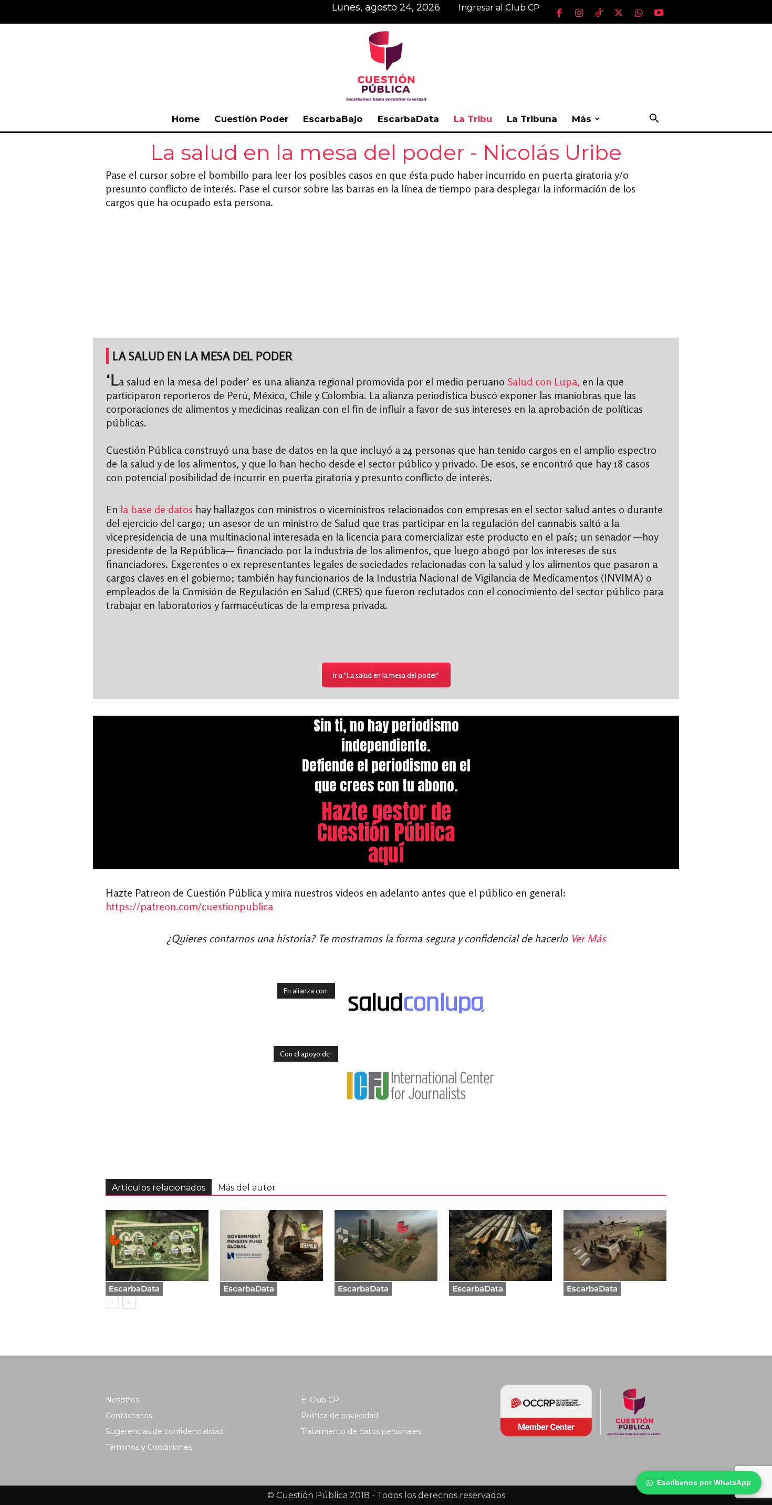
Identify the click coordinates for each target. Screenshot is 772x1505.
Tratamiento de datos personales (361, 1431)
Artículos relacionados (158, 1188)
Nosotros (122, 1400)
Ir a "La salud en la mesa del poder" (386, 674)
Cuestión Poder (251, 119)
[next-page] (128, 1302)
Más (581, 119)
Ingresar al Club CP (499, 8)
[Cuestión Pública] (386, 65)
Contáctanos (129, 1415)
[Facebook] (559, 12)
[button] (653, 120)
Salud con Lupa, (544, 381)
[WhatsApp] (638, 12)
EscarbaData (408, 119)
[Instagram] (579, 12)
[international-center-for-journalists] (419, 1085)
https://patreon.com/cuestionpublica (189, 906)
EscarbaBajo (333, 119)
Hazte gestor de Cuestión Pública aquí (386, 832)
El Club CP (320, 1400)
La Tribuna (532, 119)
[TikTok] (599, 12)
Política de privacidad (339, 1415)
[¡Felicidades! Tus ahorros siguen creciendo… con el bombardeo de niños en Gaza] (157, 1245)
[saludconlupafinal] (416, 1003)
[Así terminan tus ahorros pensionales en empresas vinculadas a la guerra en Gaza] (615, 1245)
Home (186, 119)
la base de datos (156, 509)
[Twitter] (619, 12)
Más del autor (247, 1188)
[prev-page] (112, 1302)
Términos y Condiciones (149, 1447)
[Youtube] (658, 12)
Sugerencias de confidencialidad (165, 1431)
